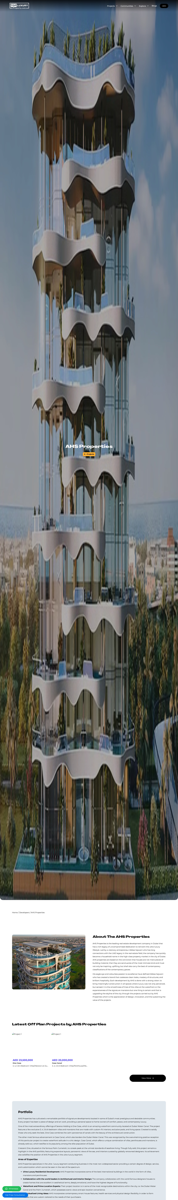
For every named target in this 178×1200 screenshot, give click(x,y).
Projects (111, 6)
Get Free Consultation (15, 1195)
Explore (142, 6)
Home (15, 912)
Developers (24, 912)
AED (164, 6)
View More (146, 1078)
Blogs (154, 6)
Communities (127, 6)
